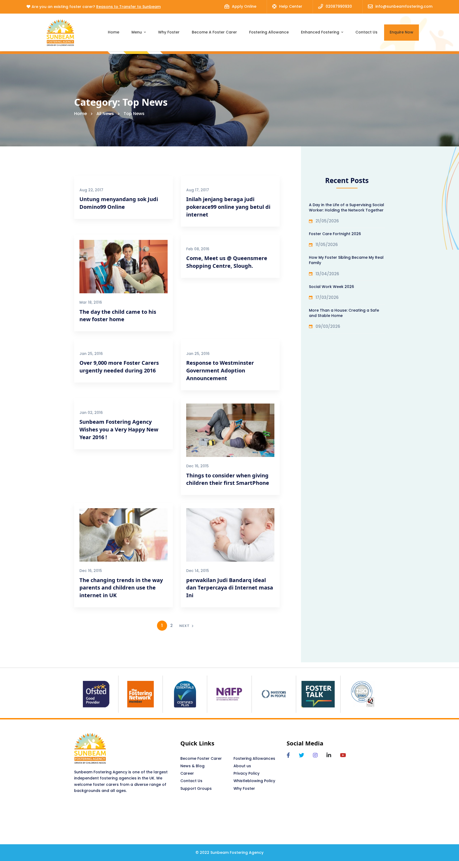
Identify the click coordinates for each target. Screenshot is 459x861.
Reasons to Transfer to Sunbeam (128, 6)
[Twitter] (301, 755)
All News (105, 114)
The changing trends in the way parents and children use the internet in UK (121, 587)
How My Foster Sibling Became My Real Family (346, 260)
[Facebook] (288, 755)
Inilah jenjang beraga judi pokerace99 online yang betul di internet (228, 207)
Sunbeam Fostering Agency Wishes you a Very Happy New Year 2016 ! (118, 429)
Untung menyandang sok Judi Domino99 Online (118, 203)
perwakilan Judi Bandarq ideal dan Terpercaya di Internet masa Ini (229, 587)
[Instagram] (315, 755)
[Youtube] (343, 755)
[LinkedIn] (329, 755)
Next (184, 625)
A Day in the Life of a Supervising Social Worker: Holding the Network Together (346, 207)
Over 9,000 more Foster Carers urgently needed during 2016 (119, 366)
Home (80, 114)
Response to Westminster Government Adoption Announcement (220, 370)
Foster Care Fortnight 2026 (335, 233)
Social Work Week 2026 (331, 286)
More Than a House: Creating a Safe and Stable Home (344, 313)
